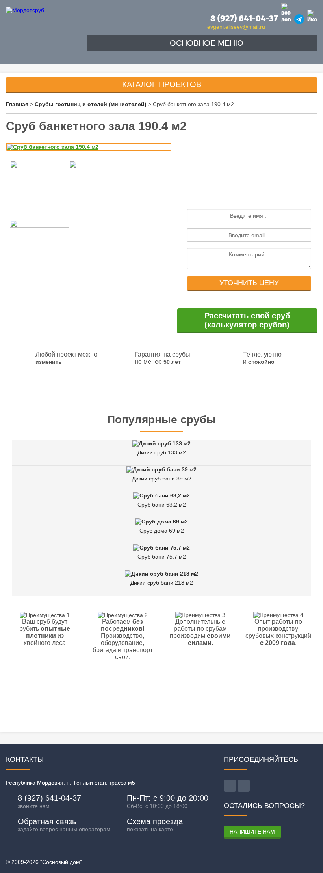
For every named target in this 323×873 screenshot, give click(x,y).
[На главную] (25, 10)
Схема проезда (155, 821)
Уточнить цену (248, 283)
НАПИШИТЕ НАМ (252, 831)
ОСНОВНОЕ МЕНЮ (205, 43)
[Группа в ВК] (312, 16)
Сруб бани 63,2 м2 (161, 504)
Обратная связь (47, 821)
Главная (17, 104)
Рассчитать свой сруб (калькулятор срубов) (247, 320)
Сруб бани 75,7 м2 (161, 556)
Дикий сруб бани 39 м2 (161, 478)
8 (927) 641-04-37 (243, 18)
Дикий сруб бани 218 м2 (161, 583)
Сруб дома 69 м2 (161, 530)
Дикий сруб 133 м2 (161, 452)
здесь (200, 392)
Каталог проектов (161, 84)
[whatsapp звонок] (244, 786)
